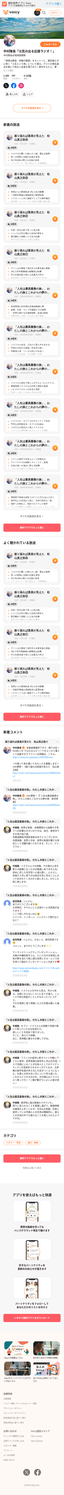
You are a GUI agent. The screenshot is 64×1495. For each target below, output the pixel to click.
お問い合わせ (9, 1460)
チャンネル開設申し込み (13, 1436)
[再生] (55, 142)
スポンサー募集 (10, 1446)
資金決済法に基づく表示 (13, 1423)
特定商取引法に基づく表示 (14, 1418)
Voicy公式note (37, 1441)
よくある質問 (9, 1455)
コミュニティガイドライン (14, 1413)
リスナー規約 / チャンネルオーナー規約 (20, 1404)
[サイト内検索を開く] (44, 12)
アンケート (8, 1450)
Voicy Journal (36, 1436)
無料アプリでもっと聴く (32, 527)
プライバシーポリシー (12, 1408)
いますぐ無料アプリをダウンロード (32, 1318)
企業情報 (7, 1399)
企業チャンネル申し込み (13, 1441)
